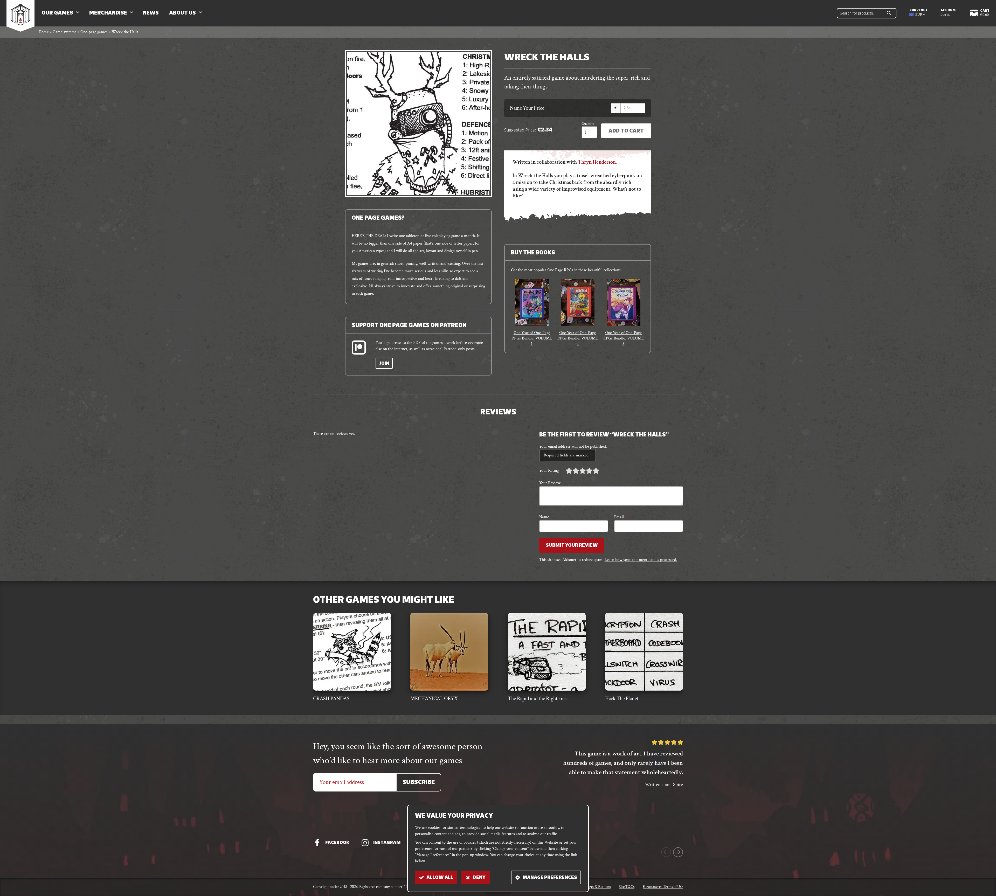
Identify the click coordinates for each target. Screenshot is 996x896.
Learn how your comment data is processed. (641, 559)
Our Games (57, 13)
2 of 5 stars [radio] (572, 471)
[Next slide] (678, 852)
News (151, 13)
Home (44, 32)
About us (182, 13)
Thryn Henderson (597, 162)
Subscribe (419, 783)
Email (620, 517)
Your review (551, 483)
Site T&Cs (626, 886)
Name (545, 517)
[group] (532, 313)
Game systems (65, 32)
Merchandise (108, 13)
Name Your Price (527, 108)
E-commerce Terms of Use (663, 886)
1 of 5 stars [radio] (569, 471)
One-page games (94, 32)
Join (384, 364)
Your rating (550, 470)
